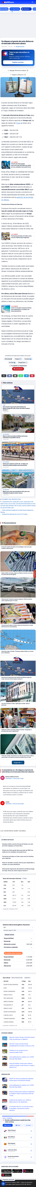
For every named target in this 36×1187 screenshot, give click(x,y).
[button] (34, 565)
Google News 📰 (22, 362)
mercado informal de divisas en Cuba (25, 503)
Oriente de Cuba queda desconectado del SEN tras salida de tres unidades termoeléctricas (17, 851)
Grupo (29, 1125)
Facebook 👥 (28, 359)
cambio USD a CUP (28, 501)
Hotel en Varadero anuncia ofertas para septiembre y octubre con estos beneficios (18, 863)
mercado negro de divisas (7, 505)
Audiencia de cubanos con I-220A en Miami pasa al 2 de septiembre (20, 1101)
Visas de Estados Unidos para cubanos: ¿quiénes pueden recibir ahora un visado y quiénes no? (22, 1065)
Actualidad (5, 499)
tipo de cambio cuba (8, 507)
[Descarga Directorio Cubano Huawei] (6, 1176)
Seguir (18, 1125)
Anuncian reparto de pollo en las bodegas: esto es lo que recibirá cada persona (16, 547)
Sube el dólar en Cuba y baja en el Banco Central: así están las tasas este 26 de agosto (17, 573)
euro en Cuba (11, 503)
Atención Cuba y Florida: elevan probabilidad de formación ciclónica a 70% (21, 1045)
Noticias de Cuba (16, 499)
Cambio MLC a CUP (18, 501)
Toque (18, 123)
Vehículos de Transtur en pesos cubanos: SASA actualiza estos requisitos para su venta (16, 599)
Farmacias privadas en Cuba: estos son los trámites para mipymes (18, 857)
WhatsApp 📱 (8, 359)
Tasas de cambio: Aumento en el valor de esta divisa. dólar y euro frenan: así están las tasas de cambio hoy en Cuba (17, 756)
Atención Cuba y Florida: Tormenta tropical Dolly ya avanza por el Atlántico (17, 652)
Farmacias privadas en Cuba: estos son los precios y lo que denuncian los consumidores (17, 625)
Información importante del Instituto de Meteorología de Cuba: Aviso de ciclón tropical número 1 (16, 678)
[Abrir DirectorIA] (3, 1184)
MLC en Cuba (18, 505)
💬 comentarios (18, 369)
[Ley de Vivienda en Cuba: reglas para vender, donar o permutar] (18, 692)
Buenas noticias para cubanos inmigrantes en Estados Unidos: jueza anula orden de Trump (21, 1093)
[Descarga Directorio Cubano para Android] (17, 1172)
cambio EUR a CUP (7, 501)
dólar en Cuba (4, 503)
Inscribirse (8, 1125)
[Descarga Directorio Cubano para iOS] (6, 1172)
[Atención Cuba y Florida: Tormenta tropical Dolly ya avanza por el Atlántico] (18, 640)
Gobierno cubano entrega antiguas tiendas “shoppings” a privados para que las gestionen (16, 730)
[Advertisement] (18, 25)
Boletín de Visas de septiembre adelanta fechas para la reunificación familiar (21, 1079)
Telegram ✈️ (18, 359)
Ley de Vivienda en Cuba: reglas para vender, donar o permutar (15, 704)
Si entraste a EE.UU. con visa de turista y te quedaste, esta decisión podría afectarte (21, 1108)
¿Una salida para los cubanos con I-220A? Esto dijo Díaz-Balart (21, 1058)
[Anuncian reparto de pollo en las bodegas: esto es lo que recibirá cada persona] (18, 535)
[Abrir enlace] (5, 1038)
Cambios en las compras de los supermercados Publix (18, 1051)
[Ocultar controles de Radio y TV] (35, 561)
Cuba (9, 499)
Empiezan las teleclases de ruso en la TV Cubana (14, 514)
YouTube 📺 (12, 362)
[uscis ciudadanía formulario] (5, 1101)
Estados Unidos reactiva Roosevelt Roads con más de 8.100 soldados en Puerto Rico (17, 845)
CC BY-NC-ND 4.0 (25, 1184)
